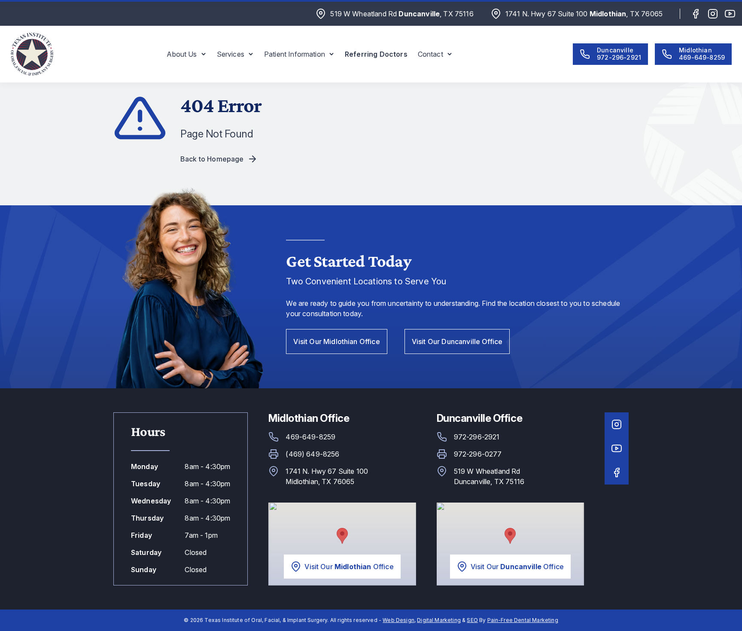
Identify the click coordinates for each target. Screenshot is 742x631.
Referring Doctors (376, 54)
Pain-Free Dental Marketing (522, 620)
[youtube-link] (730, 14)
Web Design (398, 620)
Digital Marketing (439, 620)
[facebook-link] (695, 14)
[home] (31, 54)
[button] (186, 54)
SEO (472, 620)
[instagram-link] (713, 14)
